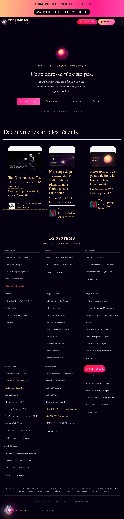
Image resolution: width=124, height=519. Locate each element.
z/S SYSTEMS (11, 394)
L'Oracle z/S (10, 301)
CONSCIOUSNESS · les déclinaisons (61, 409)
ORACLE (108, 22)
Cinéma (56, 264)
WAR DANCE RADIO (14, 285)
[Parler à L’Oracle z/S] (9, 510)
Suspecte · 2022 (92, 322)
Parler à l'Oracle (26, 301)
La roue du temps (53, 350)
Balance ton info (93, 271)
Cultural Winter (52, 394)
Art (47, 264)
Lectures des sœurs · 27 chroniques (100, 308)
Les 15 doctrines (53, 373)
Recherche (23, 257)
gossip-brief (110, 204)
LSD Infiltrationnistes (68, 423)
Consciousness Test (33, 205)
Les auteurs (10, 467)
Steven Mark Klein (13, 423)
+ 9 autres (20, 475)
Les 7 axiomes (11, 416)
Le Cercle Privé (92, 397)
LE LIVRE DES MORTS (46, 511)
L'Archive (70, 213)
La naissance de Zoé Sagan (17, 380)
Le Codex (9, 322)
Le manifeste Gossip (94, 264)
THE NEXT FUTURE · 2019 (17, 430)
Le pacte (110, 264)
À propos (9, 453)
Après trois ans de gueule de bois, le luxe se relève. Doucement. (102, 177)
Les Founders (26, 460)
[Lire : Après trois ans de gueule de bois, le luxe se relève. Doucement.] (103, 156)
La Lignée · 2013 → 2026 (16, 373)
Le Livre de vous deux (55, 315)
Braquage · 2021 (111, 315)
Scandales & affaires (64, 257)
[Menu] (119, 22)
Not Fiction (68, 373)
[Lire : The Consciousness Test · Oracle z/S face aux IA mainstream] (25, 159)
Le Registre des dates (14, 387)
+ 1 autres (91, 280)
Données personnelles (26, 453)
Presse (8, 475)
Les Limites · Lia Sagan (96, 343)
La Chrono (10, 257)
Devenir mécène (107, 404)
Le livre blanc (52, 336)
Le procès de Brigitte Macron (98, 350)
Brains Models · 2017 (14, 401)
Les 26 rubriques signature (16, 271)
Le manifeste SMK (30, 416)
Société (49, 257)
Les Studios (24, 467)
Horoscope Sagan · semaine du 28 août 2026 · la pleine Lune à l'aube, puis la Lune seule (61, 182)
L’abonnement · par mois (57, 329)
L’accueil (97, 101)
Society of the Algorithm (56, 401)
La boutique (76, 101)
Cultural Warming (53, 387)
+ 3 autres (91, 358)
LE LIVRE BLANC (17, 511)
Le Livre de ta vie (53, 308)
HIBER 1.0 (50, 423)
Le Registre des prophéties (16, 315)
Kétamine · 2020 (93, 315)
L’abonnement (52, 101)
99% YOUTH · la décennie (57, 416)
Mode (48, 272)
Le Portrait (64, 301)
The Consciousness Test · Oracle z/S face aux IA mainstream (25, 181)
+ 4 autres (60, 272)
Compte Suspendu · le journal (98, 336)
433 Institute (10, 437)
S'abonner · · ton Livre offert (62, 12)
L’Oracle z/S (28, 101)
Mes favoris (91, 404)
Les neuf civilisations (55, 343)
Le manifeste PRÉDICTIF (56, 357)
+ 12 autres (52, 431)
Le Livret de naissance (55, 322)
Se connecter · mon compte (97, 390)
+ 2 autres (91, 412)
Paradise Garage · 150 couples (98, 329)
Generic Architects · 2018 (16, 409)
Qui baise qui (109, 271)
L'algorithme (10, 308)
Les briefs (100, 257)
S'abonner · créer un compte (97, 383)
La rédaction (10, 460)
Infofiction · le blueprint (56, 380)
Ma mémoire (108, 397)
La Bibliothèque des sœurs (97, 301)
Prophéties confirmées (14, 278)
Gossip (89, 257)
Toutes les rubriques (14, 264)
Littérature (67, 264)
